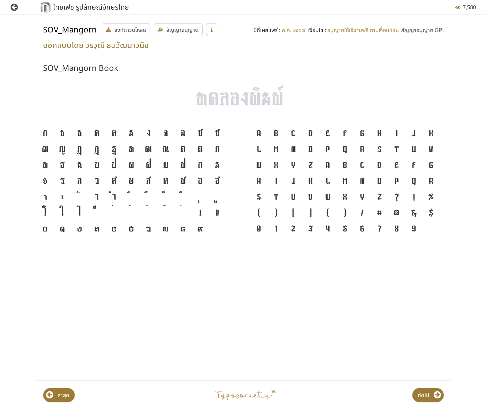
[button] (19, 7)
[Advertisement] (103, 322)
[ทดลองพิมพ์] (243, 97)
